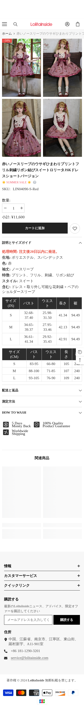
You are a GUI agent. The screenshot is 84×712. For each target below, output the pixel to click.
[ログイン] (67, 24)
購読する (66, 619)
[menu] (4, 24)
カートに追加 (35, 228)
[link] (21, 525)
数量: (6, 200)
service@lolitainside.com (29, 658)
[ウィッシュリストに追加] (75, 228)
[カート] (77, 24)
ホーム (7, 33)
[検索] (15, 24)
